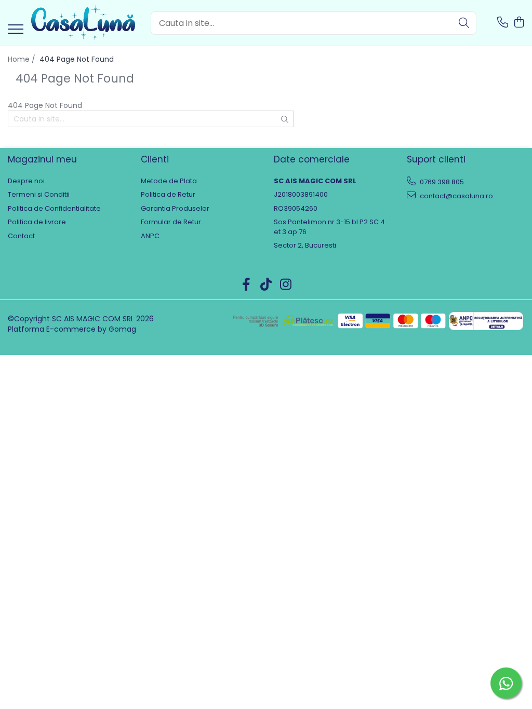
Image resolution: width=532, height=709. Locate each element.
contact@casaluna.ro (455, 196)
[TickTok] (266, 285)
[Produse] (15, 30)
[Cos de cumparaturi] (518, 23)
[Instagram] (286, 285)
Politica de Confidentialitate (54, 208)
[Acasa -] (83, 22)
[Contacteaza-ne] (502, 23)
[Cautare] (463, 23)
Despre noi (26, 181)
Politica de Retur (168, 194)
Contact (21, 236)
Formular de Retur (171, 222)
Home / (22, 59)
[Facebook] (246, 285)
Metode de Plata (169, 181)
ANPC (150, 236)
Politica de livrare (37, 222)
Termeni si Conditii (39, 194)
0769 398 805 (441, 182)
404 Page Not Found (76, 59)
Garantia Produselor (175, 208)
